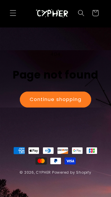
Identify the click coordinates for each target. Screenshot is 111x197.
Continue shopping (56, 99)
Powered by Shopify (71, 172)
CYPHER (43, 172)
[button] (13, 13)
